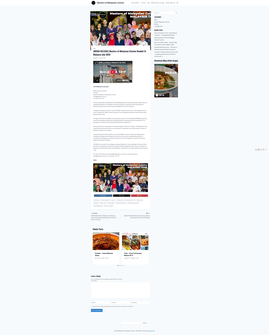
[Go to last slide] (95, 248)
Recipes (144, 3)
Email (114, 302)
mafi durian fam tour (130, 200)
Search (145, 323)
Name (94, 302)
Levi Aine (98, 258)
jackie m (113, 200)
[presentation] (106, 241)
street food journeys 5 (133, 203)
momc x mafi (103, 203)
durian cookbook (105, 200)
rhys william (111, 203)
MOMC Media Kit (170, 3)
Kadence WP (151, 331)
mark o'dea (140, 200)
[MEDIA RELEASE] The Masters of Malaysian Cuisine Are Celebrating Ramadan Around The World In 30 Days (103, 216)
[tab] (117, 265)
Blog (148, 3)
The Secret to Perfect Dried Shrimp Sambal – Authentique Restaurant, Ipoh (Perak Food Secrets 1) (166, 54)
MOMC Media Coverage (157, 3)
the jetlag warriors (98, 206)
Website (134, 302)
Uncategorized (158, 26)
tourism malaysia (108, 206)
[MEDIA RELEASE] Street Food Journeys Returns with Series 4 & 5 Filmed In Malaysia (137, 215)
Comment (94, 281)
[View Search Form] (177, 2)
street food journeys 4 (121, 203)
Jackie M (96, 58)
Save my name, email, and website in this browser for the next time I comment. (113, 306)
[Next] (146, 248)
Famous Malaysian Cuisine (161, 22)
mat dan (96, 203)
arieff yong (96, 200)
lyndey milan (120, 200)
